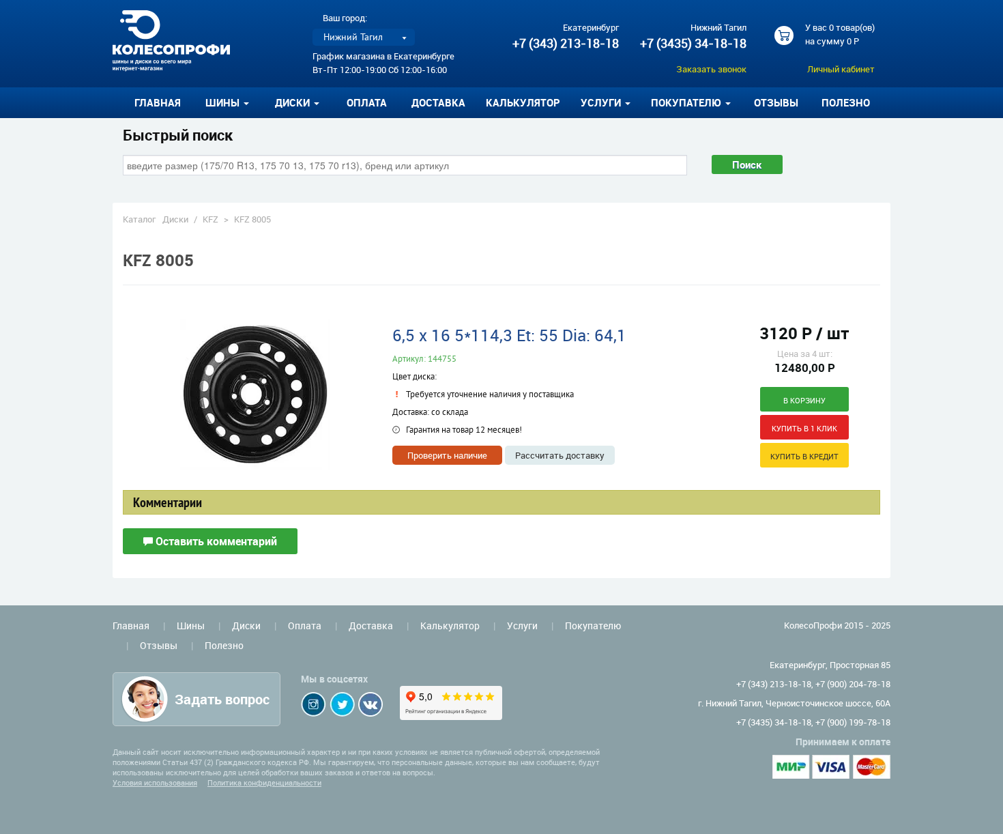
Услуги (522, 625)
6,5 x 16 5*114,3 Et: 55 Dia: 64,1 (509, 335)
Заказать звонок (711, 69)
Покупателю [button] (687, 102)
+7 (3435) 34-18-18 (693, 43)
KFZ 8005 (252, 219)
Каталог (139, 219)
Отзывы (776, 102)
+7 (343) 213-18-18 (565, 43)
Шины (191, 625)
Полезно (846, 102)
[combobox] (404, 165)
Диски (175, 219)
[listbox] (363, 37)
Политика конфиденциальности (264, 782)
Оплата (367, 102)
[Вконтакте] (370, 704)
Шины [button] (223, 102)
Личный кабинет (841, 69)
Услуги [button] (602, 102)
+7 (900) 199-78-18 (852, 722)
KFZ (210, 219)
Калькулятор (523, 102)
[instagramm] (313, 704)
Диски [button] (293, 102)
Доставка (438, 102)
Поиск (747, 164)
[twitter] (342, 704)
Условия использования (155, 782)
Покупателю (593, 625)
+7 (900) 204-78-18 (852, 684)
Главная (157, 102)
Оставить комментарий (215, 541)
